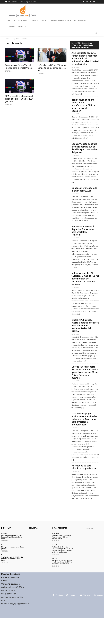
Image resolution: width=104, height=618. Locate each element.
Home (7, 39)
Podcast (4, 544)
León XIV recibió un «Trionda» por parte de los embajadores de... (52, 68)
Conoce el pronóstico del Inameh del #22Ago (84, 189)
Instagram (73, 595)
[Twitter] (90, 1)
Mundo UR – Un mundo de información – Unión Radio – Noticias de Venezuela (83, 45)
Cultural (4, 533)
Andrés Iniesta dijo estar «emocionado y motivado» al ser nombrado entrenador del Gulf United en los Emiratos (85, 58)
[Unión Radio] (22, 11)
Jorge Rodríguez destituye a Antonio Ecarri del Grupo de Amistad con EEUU (61, 537)
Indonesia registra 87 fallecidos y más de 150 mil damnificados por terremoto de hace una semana (85, 279)
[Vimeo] (93, 1)
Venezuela (55, 533)
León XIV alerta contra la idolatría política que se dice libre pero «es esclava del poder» (85, 148)
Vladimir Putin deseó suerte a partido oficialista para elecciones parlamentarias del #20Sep (85, 325)
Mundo (54, 558)
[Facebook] (83, 1)
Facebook (59, 595)
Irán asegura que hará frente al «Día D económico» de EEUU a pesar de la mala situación (83, 105)
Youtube (100, 595)
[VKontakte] (81, 595)
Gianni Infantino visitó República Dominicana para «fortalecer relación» (83, 230)
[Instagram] (86, 1)
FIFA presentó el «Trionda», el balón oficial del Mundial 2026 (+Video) (19, 99)
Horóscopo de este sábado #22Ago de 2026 (84, 467)
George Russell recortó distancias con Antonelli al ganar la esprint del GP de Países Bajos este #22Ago (85, 372)
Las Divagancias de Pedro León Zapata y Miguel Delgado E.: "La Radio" (11, 537)
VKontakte (86, 595)
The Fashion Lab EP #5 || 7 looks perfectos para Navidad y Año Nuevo (12, 558)
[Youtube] (97, 1)
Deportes (55, 544)
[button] (96, 33)
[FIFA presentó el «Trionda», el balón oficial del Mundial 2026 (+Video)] (19, 86)
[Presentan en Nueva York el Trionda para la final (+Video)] (19, 55)
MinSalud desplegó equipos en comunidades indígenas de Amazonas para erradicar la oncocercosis (84, 419)
